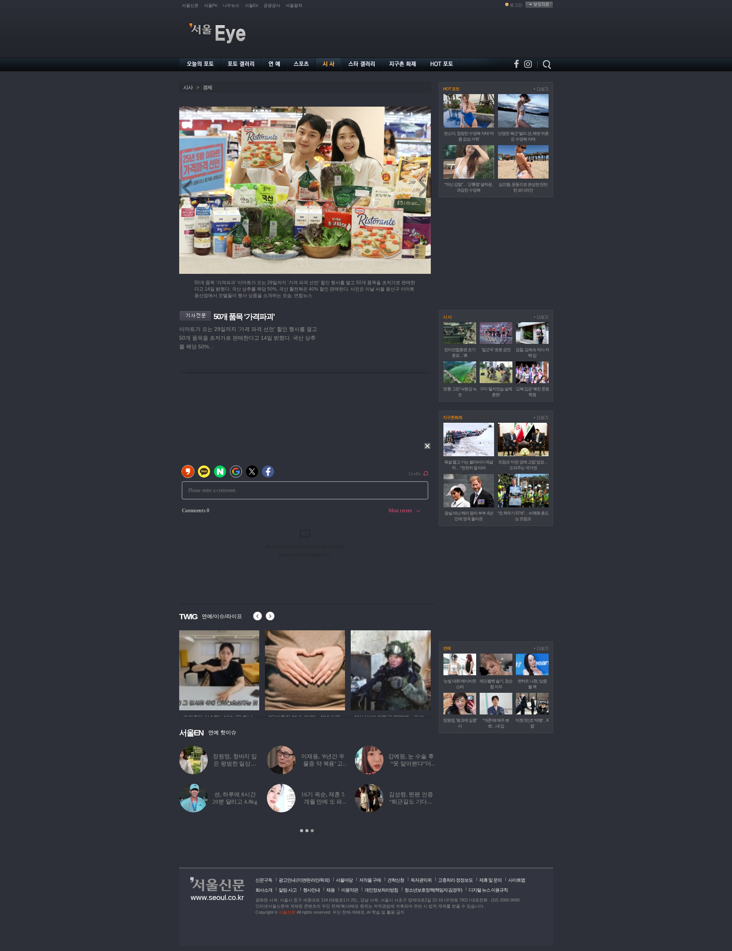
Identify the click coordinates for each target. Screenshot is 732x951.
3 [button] (312, 830)
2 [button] (306, 830)
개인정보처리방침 (381, 890)
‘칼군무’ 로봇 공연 (496, 349)
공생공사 (271, 5)
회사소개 (263, 890)
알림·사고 (288, 890)
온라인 (313, 880)
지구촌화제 (452, 417)
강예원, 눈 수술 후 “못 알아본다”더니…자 (410, 763)
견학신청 (395, 880)
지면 (301, 880)
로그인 (516, 5)
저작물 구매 (370, 880)
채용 (330, 890)
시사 (188, 87)
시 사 (447, 317)
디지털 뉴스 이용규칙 (488, 890)
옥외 (324, 880)
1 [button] (301, 830)
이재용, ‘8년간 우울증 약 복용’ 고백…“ (322, 763)
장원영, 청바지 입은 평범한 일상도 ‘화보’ (235, 763)
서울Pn (210, 5)
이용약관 (349, 890)
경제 (207, 87)
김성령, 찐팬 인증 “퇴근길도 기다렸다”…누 (411, 801)
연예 (447, 648)
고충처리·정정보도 (455, 880)
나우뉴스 (231, 5)
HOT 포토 (451, 88)
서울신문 (190, 5)
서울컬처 (294, 5)
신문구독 (263, 880)
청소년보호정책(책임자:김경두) (433, 890)
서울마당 (344, 880)
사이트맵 (516, 880)
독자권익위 (421, 880)
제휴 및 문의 (490, 880)
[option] (233, 669)
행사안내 (311, 890)
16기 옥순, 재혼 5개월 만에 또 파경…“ (322, 801)
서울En (251, 5)
